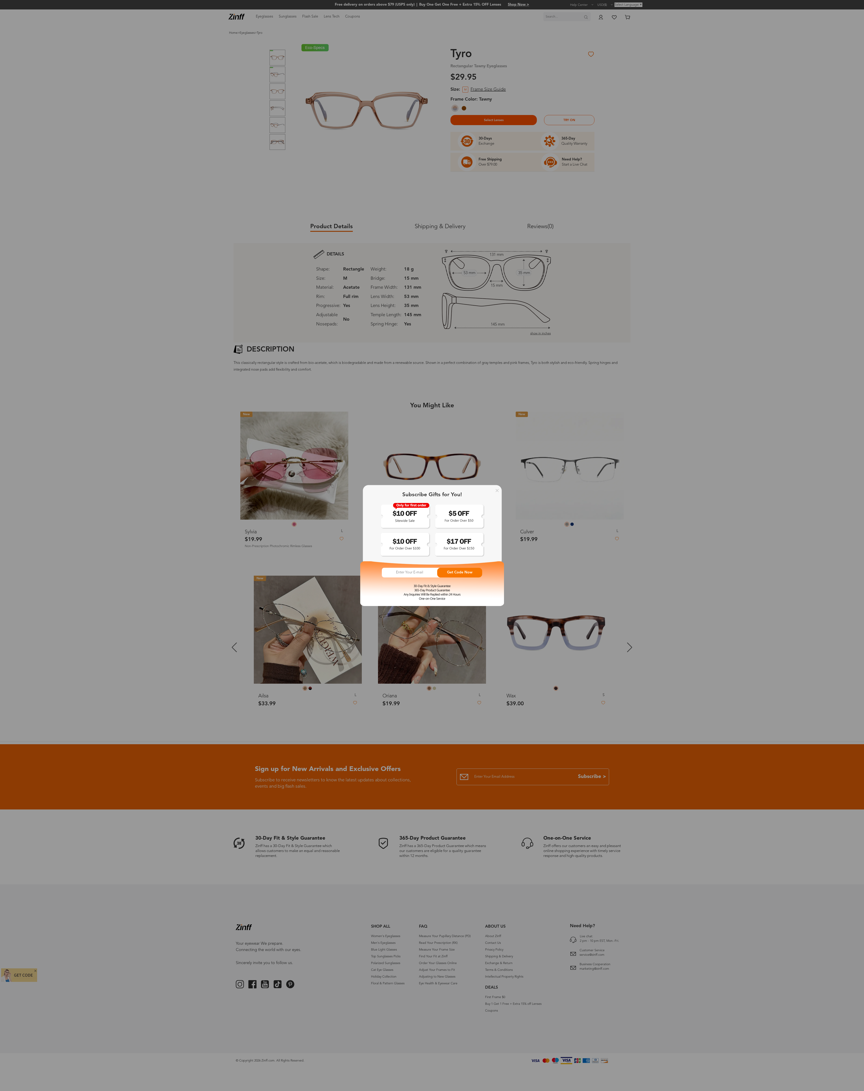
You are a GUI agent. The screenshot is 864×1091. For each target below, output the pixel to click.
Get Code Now (459, 572)
